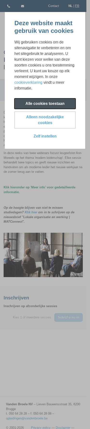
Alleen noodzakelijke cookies (45, 120)
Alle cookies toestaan (45, 103)
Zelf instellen (45, 136)
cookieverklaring (28, 82)
